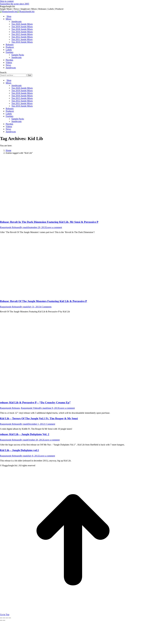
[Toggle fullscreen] (7, 617)
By (24, 227)
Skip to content (7, 1)
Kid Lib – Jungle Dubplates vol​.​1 (19, 450)
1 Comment (49, 424)
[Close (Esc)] (1, 617)
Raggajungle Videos (30, 408)
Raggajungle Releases (10, 227)
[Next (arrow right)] (4, 620)
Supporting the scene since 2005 (14, 4)
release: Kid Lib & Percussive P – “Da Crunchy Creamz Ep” (35, 402)
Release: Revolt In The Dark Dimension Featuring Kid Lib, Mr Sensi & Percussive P (49, 221)
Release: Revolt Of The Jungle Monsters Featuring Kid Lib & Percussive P (43, 301)
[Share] (4, 617)
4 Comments (45, 307)
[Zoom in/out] (10, 617)
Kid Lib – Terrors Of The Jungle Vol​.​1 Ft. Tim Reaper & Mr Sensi (39, 418)
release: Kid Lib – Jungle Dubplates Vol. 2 (24, 434)
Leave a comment (54, 227)
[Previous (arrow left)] (1, 620)
